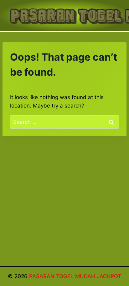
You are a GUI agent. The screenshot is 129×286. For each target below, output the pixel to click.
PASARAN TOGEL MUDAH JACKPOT (75, 276)
